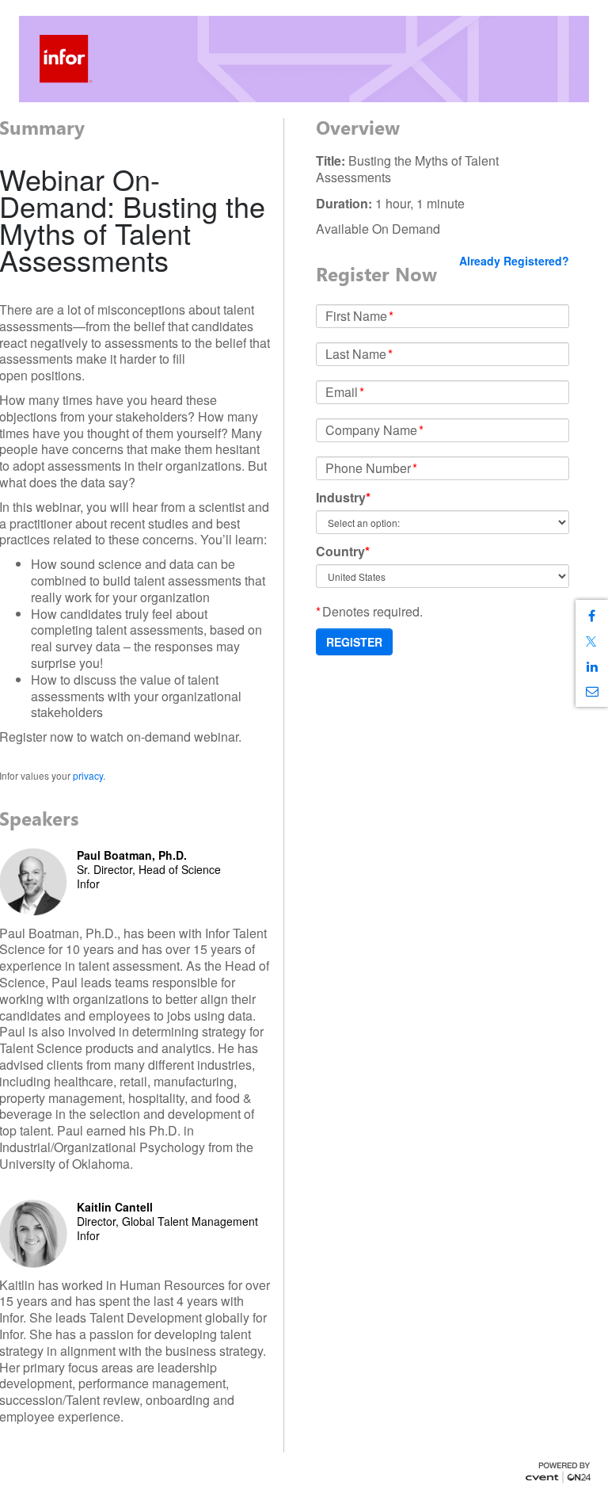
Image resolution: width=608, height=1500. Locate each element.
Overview (358, 127)
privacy (88, 775)
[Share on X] (592, 641)
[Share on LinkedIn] (592, 667)
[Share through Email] (592, 691)
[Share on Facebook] (592, 616)
